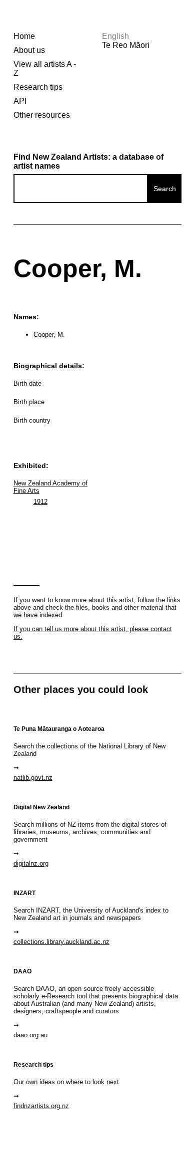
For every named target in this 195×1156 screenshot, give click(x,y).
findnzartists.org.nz (41, 1106)
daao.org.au (31, 1035)
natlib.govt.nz (33, 777)
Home (24, 36)
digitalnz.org (31, 863)
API (20, 101)
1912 (41, 501)
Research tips (38, 87)
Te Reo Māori (126, 45)
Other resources (42, 115)
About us (29, 50)
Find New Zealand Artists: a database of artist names (89, 161)
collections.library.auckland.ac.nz (62, 941)
